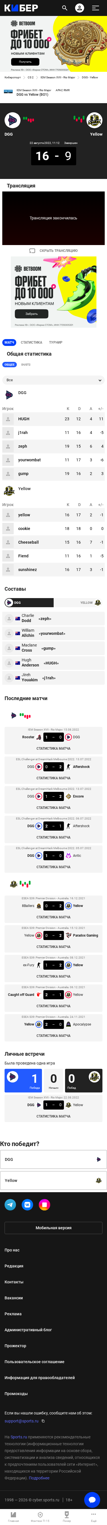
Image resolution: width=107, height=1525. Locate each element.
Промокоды (16, 1393)
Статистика (31, 342)
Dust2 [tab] (26, 364)
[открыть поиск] (65, 8)
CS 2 (31, 77)
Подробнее (39, 1478)
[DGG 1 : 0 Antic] (24, 118)
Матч (9, 342)
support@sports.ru (22, 1421)
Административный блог (28, 1330)
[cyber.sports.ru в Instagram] (46, 1206)
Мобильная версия (54, 1228)
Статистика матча (53, 749)
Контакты (14, 1282)
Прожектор (15, 1345)
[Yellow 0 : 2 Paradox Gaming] (81, 121)
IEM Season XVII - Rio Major (58, 77)
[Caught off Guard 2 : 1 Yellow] (77, 120)
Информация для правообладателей (40, 1377)
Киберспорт (13, 77)
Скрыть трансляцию (59, 251)
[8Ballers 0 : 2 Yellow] (83, 118)
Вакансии (14, 1298)
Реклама (13, 1314)
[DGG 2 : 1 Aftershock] (26, 118)
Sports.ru (19, 1437)
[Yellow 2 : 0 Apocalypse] (74, 118)
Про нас (12, 1250)
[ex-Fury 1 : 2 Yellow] (79, 118)
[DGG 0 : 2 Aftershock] (31, 121)
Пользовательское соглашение (34, 1361)
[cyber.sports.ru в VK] (28, 1206)
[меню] (95, 8)
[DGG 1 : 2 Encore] (28, 120)
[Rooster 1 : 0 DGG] (33, 120)
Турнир (55, 342)
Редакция (14, 1266)
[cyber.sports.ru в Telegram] (11, 1206)
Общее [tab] (10, 364)
